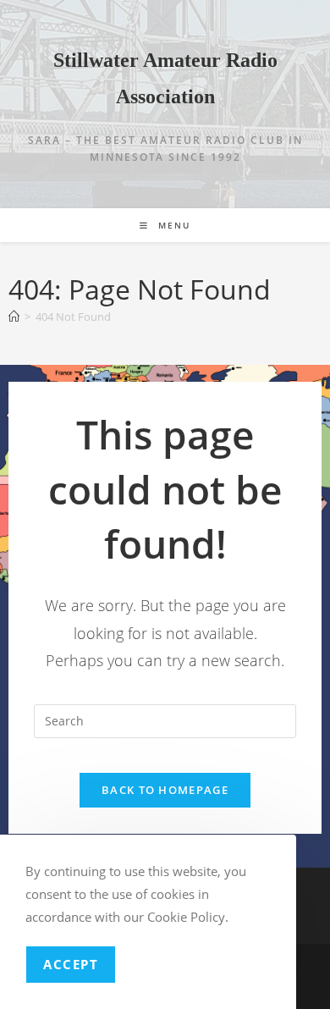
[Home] (13, 316)
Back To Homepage (165, 789)
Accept (70, 964)
